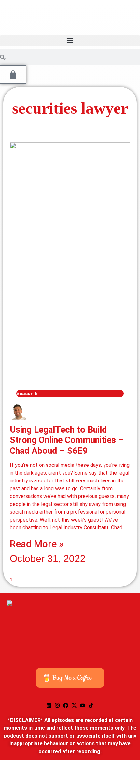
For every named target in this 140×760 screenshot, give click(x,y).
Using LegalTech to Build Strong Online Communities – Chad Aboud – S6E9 (67, 440)
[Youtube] (82, 705)
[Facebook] (65, 705)
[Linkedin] (48, 705)
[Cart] (13, 74)
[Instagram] (57, 705)
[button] (70, 40)
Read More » (37, 544)
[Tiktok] (91, 705)
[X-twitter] (74, 705)
